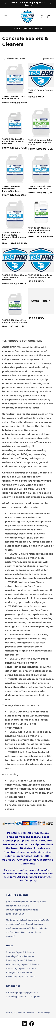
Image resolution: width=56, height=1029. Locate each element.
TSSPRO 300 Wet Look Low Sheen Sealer (13, 97)
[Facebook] (31, 1023)
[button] (6, 16)
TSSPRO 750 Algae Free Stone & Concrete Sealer (14, 321)
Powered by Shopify (40, 1013)
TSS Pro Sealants (22, 1013)
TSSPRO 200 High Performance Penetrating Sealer (12, 188)
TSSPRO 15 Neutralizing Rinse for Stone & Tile (40, 276)
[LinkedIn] (24, 1023)
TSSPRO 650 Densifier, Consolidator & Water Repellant (13, 141)
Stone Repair (40, 300)
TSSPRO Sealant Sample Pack (40, 91)
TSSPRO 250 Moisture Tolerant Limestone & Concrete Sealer (39, 230)
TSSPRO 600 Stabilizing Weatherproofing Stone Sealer (40, 142)
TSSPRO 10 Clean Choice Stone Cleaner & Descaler (14, 277)
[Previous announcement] (5, 4)
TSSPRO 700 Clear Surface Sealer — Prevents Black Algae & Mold (14, 236)
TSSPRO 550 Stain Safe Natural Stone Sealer (40, 187)
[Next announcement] (50, 4)
